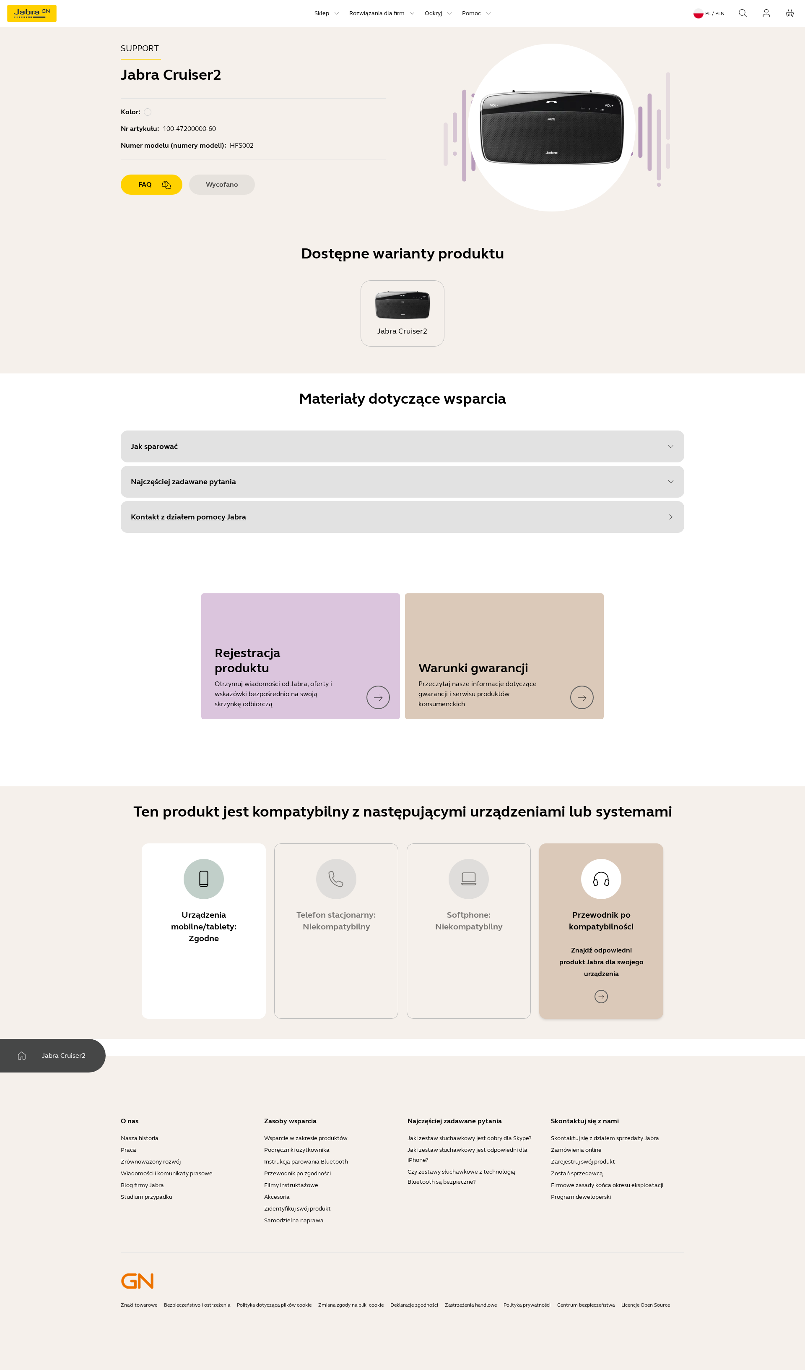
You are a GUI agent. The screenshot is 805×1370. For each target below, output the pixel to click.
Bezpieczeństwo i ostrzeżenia (197, 1305)
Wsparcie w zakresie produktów (306, 1138)
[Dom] (22, 1056)
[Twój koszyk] (790, 13)
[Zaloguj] (766, 13)
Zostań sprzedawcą (577, 1173)
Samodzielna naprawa (294, 1220)
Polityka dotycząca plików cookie (274, 1305)
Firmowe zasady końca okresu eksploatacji (607, 1185)
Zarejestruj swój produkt (583, 1161)
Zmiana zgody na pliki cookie (351, 1305)
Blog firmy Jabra (142, 1185)
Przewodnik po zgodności (297, 1173)
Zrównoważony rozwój (151, 1161)
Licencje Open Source (645, 1305)
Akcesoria (277, 1196)
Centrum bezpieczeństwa (586, 1305)
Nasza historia (139, 1138)
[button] (402, 446)
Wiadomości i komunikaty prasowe (167, 1173)
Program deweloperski (581, 1196)
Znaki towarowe (139, 1305)
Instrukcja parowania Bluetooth (306, 1161)
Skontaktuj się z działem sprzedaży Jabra (605, 1138)
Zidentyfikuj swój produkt (297, 1208)
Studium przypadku (146, 1196)
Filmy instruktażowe (291, 1185)
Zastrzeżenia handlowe (471, 1305)
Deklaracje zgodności (414, 1305)
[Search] (743, 13)
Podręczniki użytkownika (297, 1149)
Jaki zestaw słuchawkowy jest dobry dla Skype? (469, 1138)
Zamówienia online (576, 1149)
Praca (128, 1149)
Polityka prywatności (527, 1305)
